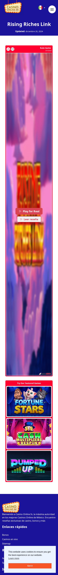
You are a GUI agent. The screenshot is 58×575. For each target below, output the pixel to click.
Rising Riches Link (29, 24)
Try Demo (29, 401)
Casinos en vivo (10, 539)
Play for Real (31, 211)
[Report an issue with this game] (8, 49)
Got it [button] (30, 566)
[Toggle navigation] (52, 9)
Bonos (5, 534)
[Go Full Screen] (12, 49)
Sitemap (6, 543)
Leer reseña (31, 219)
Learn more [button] (13, 558)
